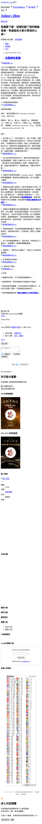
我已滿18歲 (5, 820)
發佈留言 (4, 357)
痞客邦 (13, 327)
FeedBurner (26, 661)
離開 (12, 820)
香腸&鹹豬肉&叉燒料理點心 (28, 293)
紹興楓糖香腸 (27, 197)
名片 (7, 49)
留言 (18, 327)
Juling (3, 316)
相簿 (7, 44)
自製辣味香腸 (13, 58)
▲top (3, 339)
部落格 (7, 46)
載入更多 (4, 343)
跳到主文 (4, 21)
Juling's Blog (10, 16)
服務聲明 (23, 794)
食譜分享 (17, 333)
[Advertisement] (21, 528)
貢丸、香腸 (18, 336)
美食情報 (18, 39)
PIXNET (10, 792)
